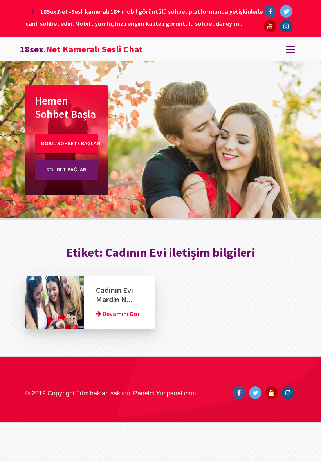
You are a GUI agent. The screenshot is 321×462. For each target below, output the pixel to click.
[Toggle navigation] (290, 49)
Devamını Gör (120, 314)
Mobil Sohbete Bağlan (69, 143)
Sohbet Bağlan (66, 169)
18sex (81, 49)
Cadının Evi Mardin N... (114, 294)
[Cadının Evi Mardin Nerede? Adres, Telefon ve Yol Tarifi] (54, 301)
